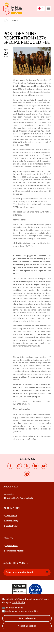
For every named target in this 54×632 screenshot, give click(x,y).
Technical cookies (14, 608)
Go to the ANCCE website (20, 498)
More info (18, 602)
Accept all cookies (27, 626)
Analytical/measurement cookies (21, 611)
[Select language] (40, 8)
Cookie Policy (11, 526)
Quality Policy (11, 546)
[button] (47, 572)
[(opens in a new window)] (10, 466)
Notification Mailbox (14, 551)
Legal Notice (11, 516)
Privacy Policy (11, 521)
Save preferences (27, 618)
